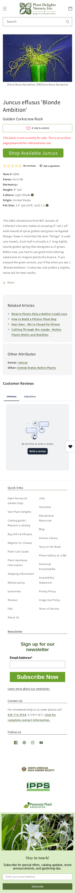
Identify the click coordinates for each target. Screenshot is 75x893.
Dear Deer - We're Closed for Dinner (36, 324)
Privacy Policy (47, 591)
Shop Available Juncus (33, 153)
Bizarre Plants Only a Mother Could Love (39, 314)
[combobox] (37, 21)
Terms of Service (49, 608)
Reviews (13, 600)
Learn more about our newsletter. (29, 688)
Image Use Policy (49, 600)
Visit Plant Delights (19, 511)
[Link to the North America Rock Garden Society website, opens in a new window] (37, 771)
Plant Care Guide (18, 551)
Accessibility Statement (46, 580)
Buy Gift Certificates (20, 534)
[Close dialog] (72, 815)
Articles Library (48, 538)
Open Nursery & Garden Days (17, 500)
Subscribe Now (37, 677)
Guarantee (14, 591)
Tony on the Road (50, 546)
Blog (42, 529)
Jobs (42, 498)
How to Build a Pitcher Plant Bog (34, 319)
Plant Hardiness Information (18, 562)
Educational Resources (46, 518)
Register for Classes (20, 543)
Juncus (23, 362)
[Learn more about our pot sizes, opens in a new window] (47, 205)
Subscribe (37, 886)
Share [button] (10, 282)
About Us (13, 617)
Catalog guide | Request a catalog (19, 523)
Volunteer (45, 507)
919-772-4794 (17, 715)
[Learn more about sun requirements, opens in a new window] (32, 195)
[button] (5, 8)
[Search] (67, 21)
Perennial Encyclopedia (47, 566)
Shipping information (21, 573)
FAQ (10, 608)
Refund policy (16, 582)
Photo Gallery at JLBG (53, 555)
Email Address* (21, 657)
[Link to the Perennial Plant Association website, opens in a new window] (37, 807)
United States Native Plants (36, 367)
